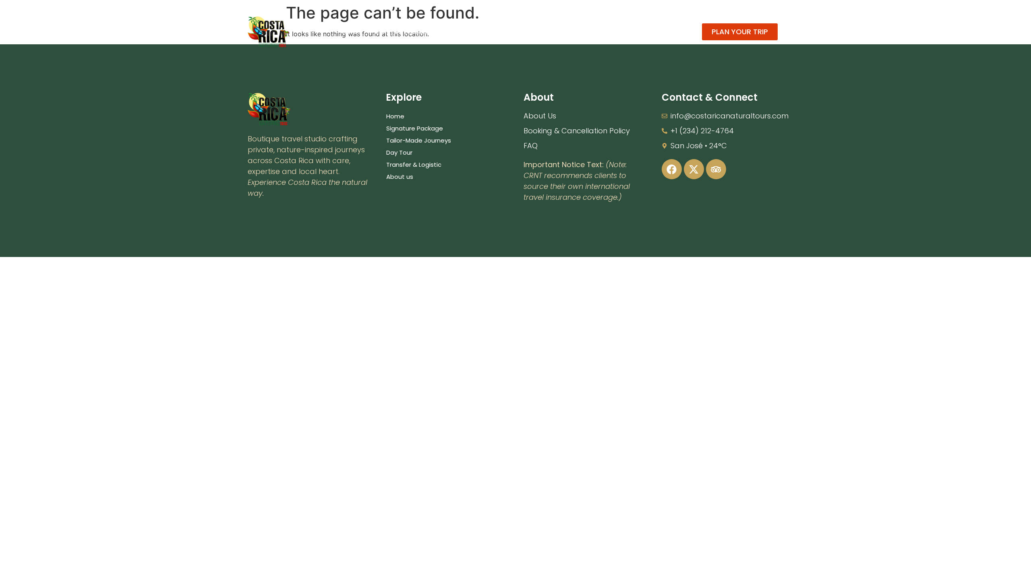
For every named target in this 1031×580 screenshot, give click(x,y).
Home (349, 31)
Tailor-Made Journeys (479, 31)
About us (655, 31)
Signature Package (402, 31)
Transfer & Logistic (597, 31)
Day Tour (541, 31)
